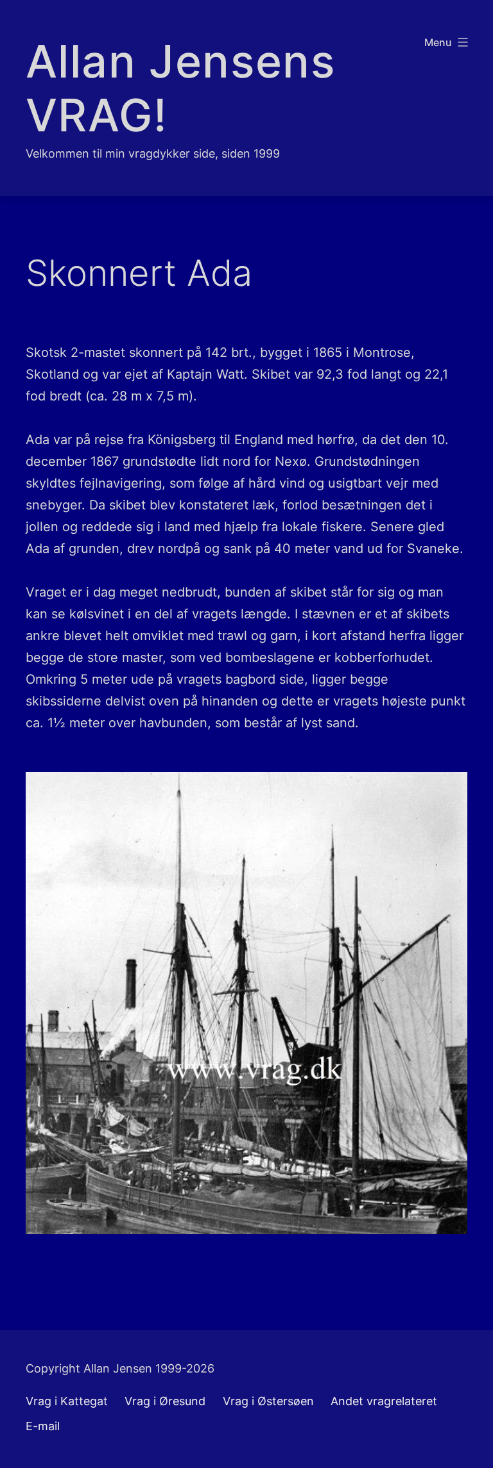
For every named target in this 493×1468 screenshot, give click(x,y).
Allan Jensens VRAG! (181, 88)
